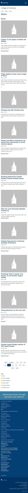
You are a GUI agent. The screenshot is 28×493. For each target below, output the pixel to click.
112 (21, 363)
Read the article (5, 355)
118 (20, 365)
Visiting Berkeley (5, 470)
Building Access (4, 443)
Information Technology (6, 452)
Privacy (25, 487)
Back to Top (24, 491)
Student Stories (5, 387)
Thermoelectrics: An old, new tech (13, 310)
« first (6, 362)
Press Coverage (6, 378)
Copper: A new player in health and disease (13, 40)
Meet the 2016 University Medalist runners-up (13, 209)
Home (2, 11)
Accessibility (24, 483)
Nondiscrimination (23, 485)
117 (16, 365)
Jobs (2, 454)
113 (25, 363)
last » (17, 368)
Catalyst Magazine (6, 380)
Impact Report (5, 383)
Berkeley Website (5, 462)
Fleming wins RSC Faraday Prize (12, 110)
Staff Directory (4, 457)
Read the (3, 321)
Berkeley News (4, 464)
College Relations (4, 445)
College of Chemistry (8, 8)
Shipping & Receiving (5, 455)
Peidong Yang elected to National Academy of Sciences (12, 242)
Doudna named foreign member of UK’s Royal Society (13, 345)
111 (17, 363)
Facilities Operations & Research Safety (9, 449)
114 (5, 365)
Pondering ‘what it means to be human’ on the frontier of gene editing (12, 275)
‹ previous (11, 362)
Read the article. (5, 50)
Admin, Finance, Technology (6, 441)
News (6, 11)
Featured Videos (6, 385)
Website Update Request (6, 459)
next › (13, 368)
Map (2, 409)
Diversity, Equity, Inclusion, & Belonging (9, 448)
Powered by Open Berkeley (21, 482)
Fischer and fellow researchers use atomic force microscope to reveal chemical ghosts (13, 142)
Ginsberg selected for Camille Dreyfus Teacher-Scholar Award (12, 177)
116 (13, 365)
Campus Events (4, 467)
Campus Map (4, 469)
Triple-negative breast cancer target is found (13, 75)
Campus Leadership (5, 466)
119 (24, 365)
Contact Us (3, 446)
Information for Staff (5, 451)
